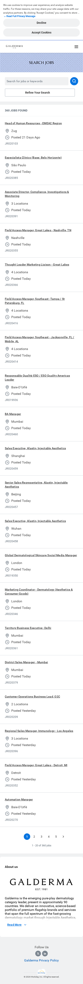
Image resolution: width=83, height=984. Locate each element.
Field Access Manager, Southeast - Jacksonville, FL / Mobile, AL (39, 339)
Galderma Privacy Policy (41, 960)
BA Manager (13, 414)
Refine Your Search (37, 92)
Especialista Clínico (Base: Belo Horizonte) (33, 157)
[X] (38, 953)
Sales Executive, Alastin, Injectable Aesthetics (35, 448)
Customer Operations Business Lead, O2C (32, 696)
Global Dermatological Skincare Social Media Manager (41, 555)
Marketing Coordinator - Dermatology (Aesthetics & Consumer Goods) (39, 591)
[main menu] (76, 47)
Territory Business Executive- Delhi (28, 628)
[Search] (74, 81)
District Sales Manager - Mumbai (26, 662)
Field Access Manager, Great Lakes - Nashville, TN (38, 230)
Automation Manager (19, 799)
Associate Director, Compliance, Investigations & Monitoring (37, 194)
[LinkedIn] (45, 953)
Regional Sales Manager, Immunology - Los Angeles (39, 730)
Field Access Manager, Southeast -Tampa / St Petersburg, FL (35, 301)
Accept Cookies (41, 32)
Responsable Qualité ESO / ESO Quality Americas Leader (37, 377)
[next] (63, 836)
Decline (41, 22)
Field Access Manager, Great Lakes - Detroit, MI (36, 765)
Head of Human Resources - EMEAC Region (33, 123)
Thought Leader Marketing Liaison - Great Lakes (37, 264)
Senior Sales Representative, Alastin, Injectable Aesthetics (36, 484)
